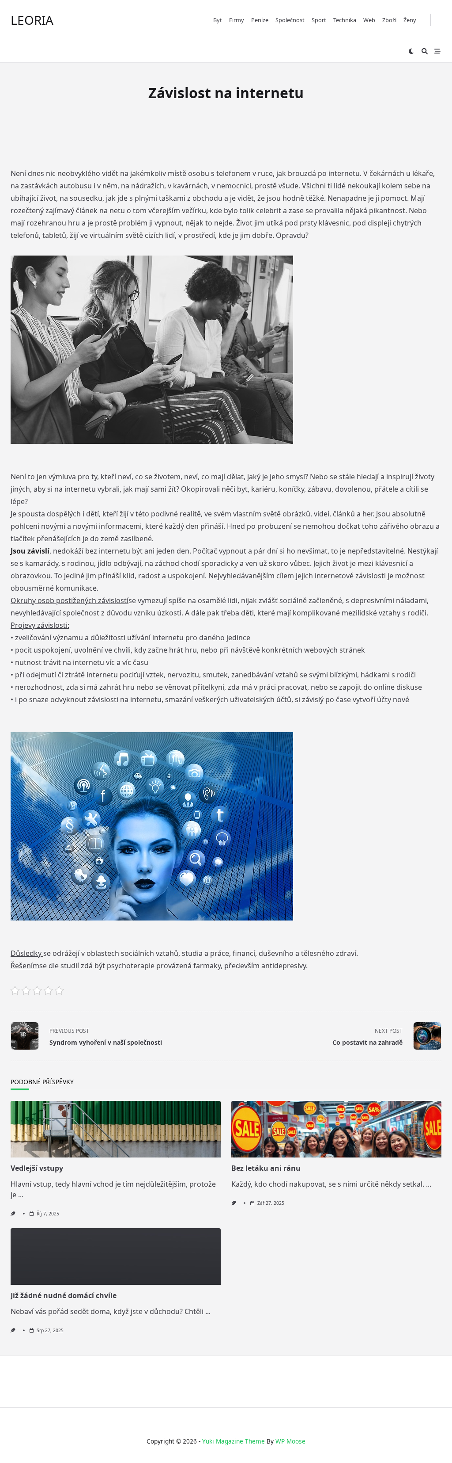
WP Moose (290, 1441)
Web (369, 20)
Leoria (32, 19)
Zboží (389, 20)
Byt (217, 20)
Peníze (259, 20)
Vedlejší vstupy (37, 1168)
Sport (319, 20)
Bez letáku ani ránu (266, 1168)
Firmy (236, 20)
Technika (344, 20)
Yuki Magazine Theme (233, 1441)
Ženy (409, 20)
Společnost (290, 20)
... (20, 1194)
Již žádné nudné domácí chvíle (64, 1295)
